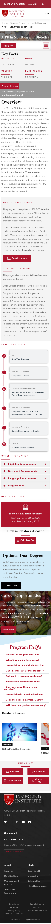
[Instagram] (17, 822)
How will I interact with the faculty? (25, 665)
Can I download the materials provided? (20, 688)
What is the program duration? (22, 654)
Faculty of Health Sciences (33, 23)
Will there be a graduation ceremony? (26, 705)
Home (5, 23)
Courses (14, 23)
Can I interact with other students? (25, 670)
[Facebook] (11, 822)
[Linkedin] (30, 822)
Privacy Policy (13, 910)
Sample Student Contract (37, 905)
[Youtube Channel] (23, 822)
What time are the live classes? (22, 660)
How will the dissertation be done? (24, 694)
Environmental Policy (37, 910)
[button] (46, 45)
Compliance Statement (13, 905)
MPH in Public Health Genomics (16, 749)
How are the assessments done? (23, 681)
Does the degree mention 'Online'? (24, 699)
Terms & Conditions (14, 914)
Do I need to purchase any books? (24, 676)
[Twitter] (5, 822)
